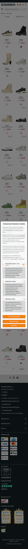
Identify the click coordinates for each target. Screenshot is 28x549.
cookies (6, 255)
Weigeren (14, 325)
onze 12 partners (21, 235)
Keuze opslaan (14, 321)
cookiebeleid (21, 258)
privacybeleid (14, 258)
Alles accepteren (14, 316)
